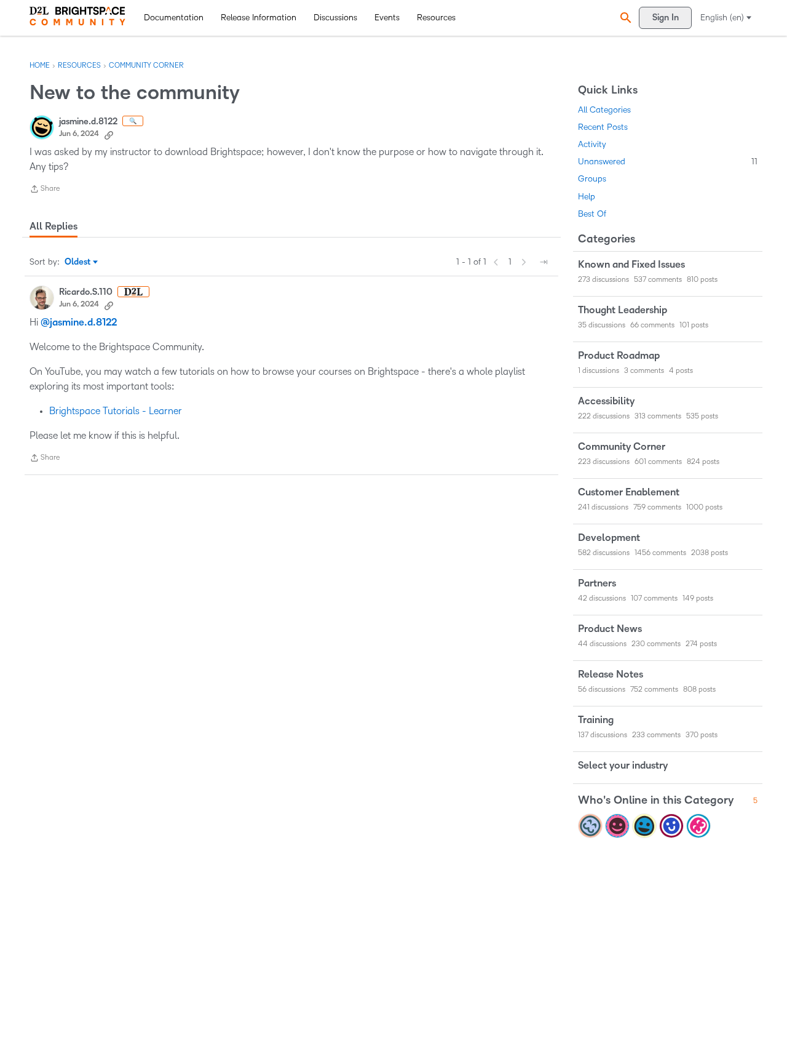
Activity (592, 144)
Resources (436, 17)
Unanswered (667, 161)
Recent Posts (603, 127)
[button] (624, 17)
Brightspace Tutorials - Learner (115, 411)
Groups (592, 178)
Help (586, 196)
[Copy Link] (108, 134)
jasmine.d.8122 (88, 121)
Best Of (592, 213)
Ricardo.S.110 (86, 292)
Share (45, 190)
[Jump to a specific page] (543, 262)
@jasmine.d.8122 (79, 322)
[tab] (53, 226)
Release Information (258, 17)
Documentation (174, 17)
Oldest (78, 262)
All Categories (604, 109)
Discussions (335, 17)
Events (387, 17)
